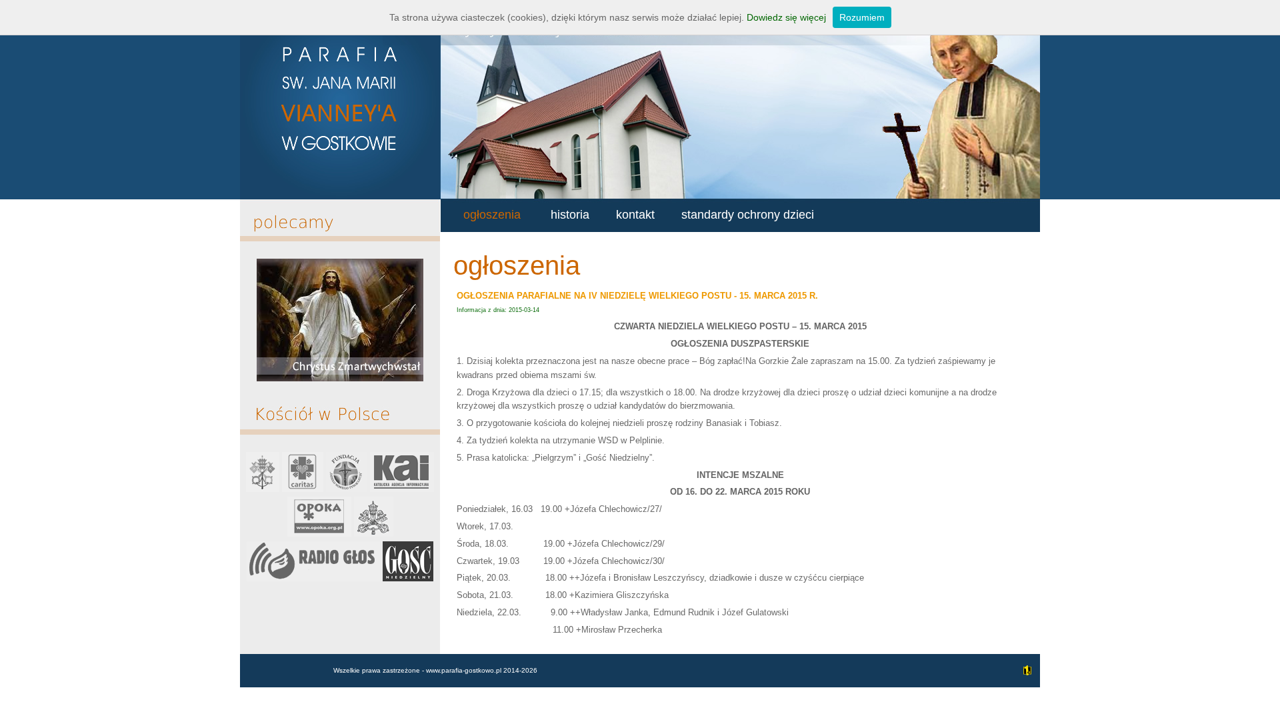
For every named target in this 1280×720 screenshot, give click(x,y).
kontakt (635, 214)
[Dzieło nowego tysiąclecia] (346, 489)
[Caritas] (302, 489)
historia (570, 214)
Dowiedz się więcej (786, 17)
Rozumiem (862, 17)
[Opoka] (319, 534)
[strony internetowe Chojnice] (1025, 678)
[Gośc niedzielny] (408, 578)
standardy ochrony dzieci (747, 214)
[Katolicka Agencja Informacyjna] (402, 489)
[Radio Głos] (313, 578)
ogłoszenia (492, 214)
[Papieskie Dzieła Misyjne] (373, 534)
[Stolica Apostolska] (262, 489)
